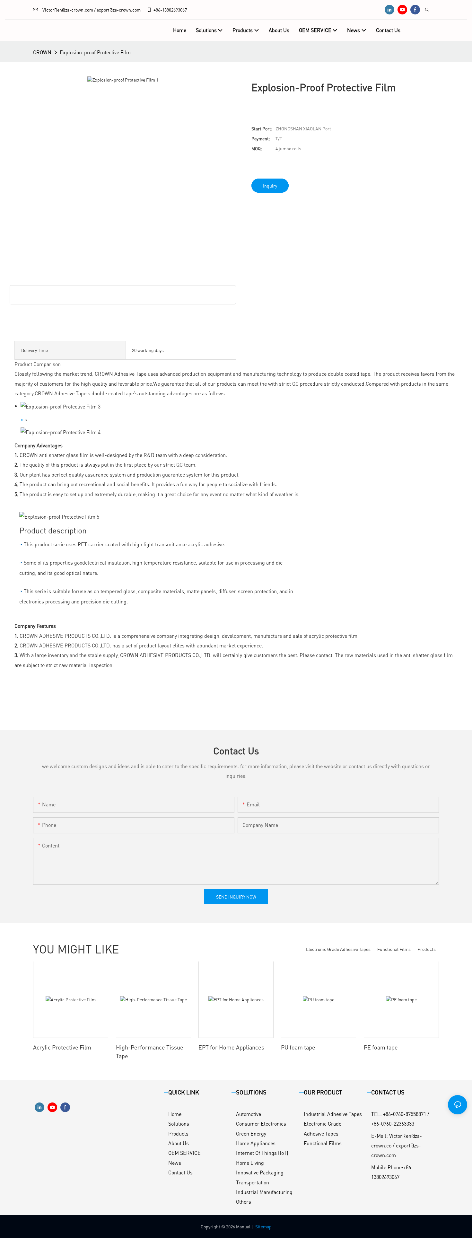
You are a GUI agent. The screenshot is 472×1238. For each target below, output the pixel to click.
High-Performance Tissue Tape (149, 1051)
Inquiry (270, 186)
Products (426, 949)
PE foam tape (381, 1047)
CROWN (42, 52)
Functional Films (394, 949)
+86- (157, 10)
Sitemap (263, 1226)
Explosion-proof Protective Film (95, 52)
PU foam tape (298, 1047)
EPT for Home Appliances (231, 1047)
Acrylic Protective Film (62, 1047)
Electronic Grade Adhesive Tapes (338, 949)
